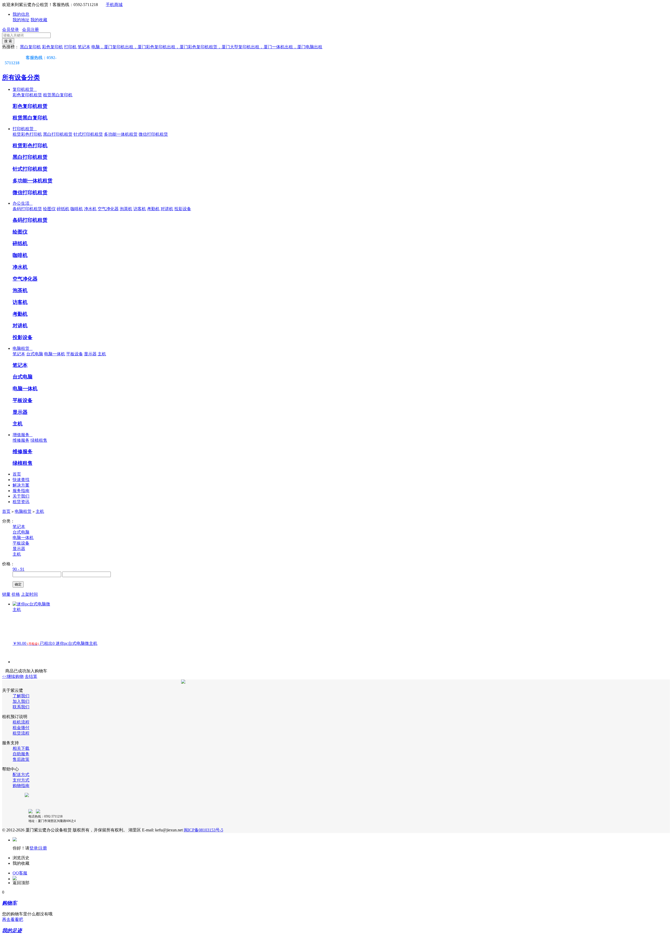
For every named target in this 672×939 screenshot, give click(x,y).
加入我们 (21, 701)
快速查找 (21, 479)
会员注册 (30, 29)
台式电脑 (34, 354)
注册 (43, 848)
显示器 (90, 354)
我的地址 (21, 20)
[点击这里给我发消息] (10, 58)
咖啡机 (76, 209)
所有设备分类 (21, 77)
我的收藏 (38, 20)
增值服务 (23, 434)
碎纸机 (63, 209)
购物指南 (21, 785)
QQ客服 (20, 873)
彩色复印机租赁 (27, 95)
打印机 (70, 47)
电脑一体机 (54, 354)
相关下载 (21, 748)
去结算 (31, 676)
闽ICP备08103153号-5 (203, 830)
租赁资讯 (21, 501)
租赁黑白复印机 (57, 95)
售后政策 (21, 759)
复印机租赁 (25, 89)
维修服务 (21, 440)
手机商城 (114, 4)
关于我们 (21, 496)
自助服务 (21, 754)
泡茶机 (126, 209)
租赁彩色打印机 (27, 134)
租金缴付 (21, 727)
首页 (17, 474)
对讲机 (167, 209)
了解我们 (21, 696)
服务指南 (21, 490)
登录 (33, 848)
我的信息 (21, 14)
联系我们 (21, 707)
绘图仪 (49, 209)
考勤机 (153, 209)
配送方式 (21, 774)
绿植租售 (38, 440)
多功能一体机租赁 (121, 134)
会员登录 (10, 29)
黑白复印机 (30, 47)
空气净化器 (108, 209)
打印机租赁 (25, 128)
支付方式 (21, 780)
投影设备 (182, 209)
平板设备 (74, 354)
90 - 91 (18, 569)
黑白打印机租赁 (57, 134)
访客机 (139, 209)
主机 (102, 354)
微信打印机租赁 (153, 134)
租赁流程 (21, 733)
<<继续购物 (13, 676)
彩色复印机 (52, 47)
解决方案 (21, 485)
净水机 (90, 209)
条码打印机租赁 (27, 209)
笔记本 (84, 47)
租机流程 (21, 722)
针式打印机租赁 (88, 134)
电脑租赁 (23, 348)
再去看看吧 (12, 919)
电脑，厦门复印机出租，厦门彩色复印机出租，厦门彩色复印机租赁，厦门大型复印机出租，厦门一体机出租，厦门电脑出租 (206, 47)
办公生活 (23, 203)
